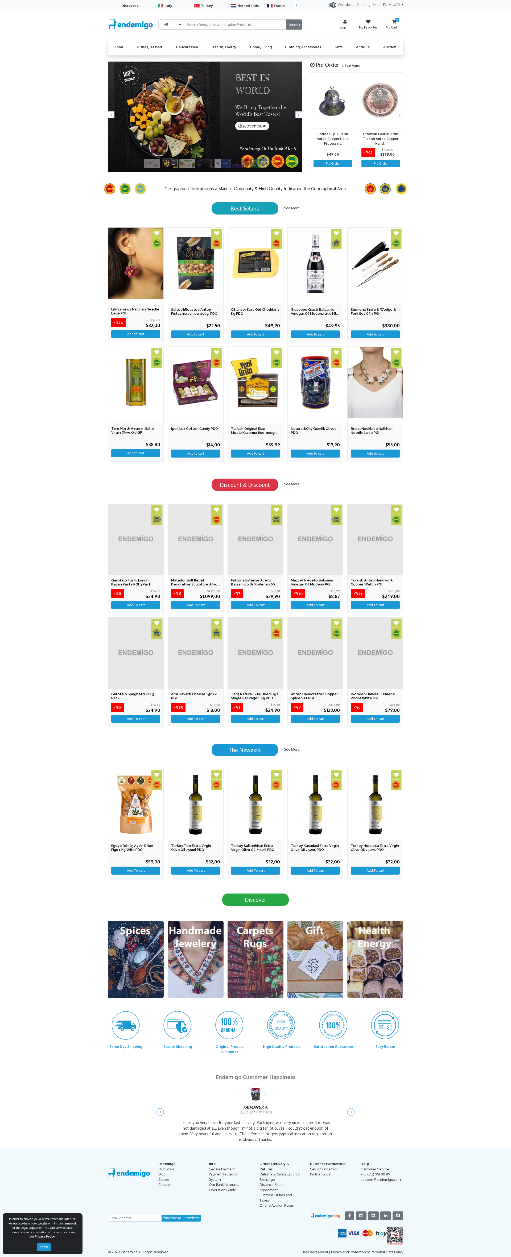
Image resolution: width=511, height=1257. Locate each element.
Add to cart (135, 453)
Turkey (207, 5)
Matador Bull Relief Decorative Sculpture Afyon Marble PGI (195, 584)
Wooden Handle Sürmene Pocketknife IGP (373, 696)
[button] (111, 114)
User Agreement (315, 1252)
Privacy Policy (45, 1236)
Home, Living (261, 47)
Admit (43, 1247)
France (279, 5)
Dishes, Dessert (149, 47)
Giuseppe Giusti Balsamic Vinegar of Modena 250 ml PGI (313, 314)
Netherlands (248, 5)
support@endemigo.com (381, 1179)
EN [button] (385, 4)
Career (163, 1179)
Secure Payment (222, 1169)
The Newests (245, 749)
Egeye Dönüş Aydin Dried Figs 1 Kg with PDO (132, 848)
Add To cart (136, 605)
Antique (363, 47)
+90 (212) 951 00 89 (375, 1174)
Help (377, 4)
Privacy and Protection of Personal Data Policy (367, 1252)
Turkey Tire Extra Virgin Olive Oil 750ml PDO (191, 848)
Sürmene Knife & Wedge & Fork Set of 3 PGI (373, 312)
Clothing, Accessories (303, 47)
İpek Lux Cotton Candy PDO (194, 429)
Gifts (339, 47)
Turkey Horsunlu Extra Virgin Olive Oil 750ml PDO (375, 848)
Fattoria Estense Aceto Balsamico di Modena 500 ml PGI (255, 584)
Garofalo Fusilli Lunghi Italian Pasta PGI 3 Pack (131, 582)
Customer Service (375, 1169)
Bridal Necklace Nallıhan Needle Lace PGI (372, 431)
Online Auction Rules (276, 1205)
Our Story (166, 1169)
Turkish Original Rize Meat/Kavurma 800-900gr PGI (253, 433)
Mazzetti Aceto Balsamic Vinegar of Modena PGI (312, 582)
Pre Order (333, 163)
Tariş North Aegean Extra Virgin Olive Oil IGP (132, 430)
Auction (389, 47)
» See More (351, 65)
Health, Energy (224, 47)
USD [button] (397, 4)
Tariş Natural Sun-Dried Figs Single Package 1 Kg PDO (254, 696)
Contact (164, 1184)
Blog (162, 1174)
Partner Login (320, 1174)
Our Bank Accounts (224, 1184)
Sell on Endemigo (324, 1169)
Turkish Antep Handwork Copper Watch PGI (372, 582)
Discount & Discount (245, 484)
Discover (255, 899)
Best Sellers (244, 208)
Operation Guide (222, 1190)
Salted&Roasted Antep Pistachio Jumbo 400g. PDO (194, 312)
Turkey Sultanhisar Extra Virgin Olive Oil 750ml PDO (252, 848)
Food (119, 47)
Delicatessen (187, 47)
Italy (168, 5)
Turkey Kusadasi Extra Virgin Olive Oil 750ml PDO (315, 848)
